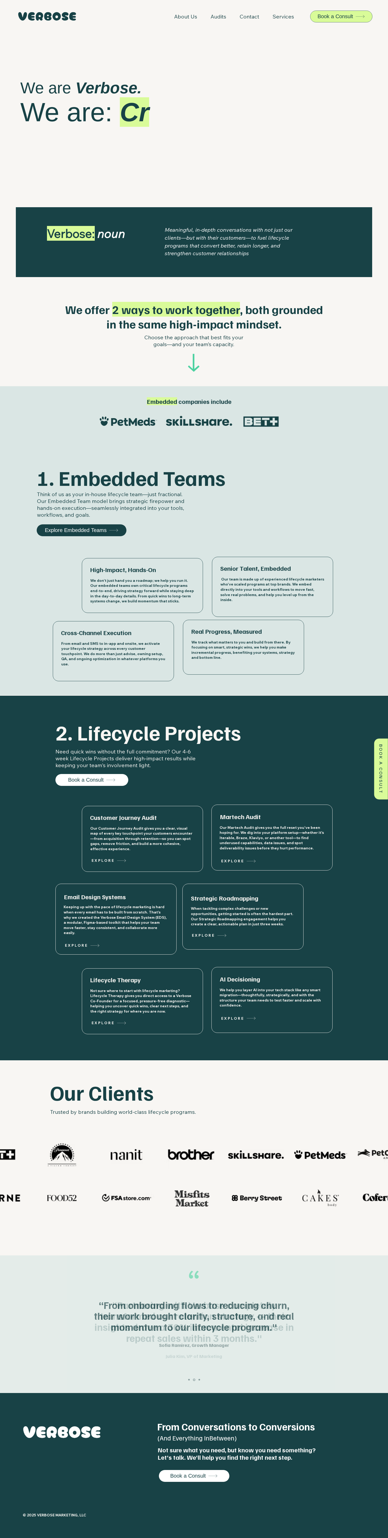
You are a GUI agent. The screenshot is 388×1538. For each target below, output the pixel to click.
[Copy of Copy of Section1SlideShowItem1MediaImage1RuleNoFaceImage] (199, 1380)
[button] (283, 16)
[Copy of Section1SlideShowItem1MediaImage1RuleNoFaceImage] (194, 1380)
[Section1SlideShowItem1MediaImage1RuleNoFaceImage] (189, 1380)
